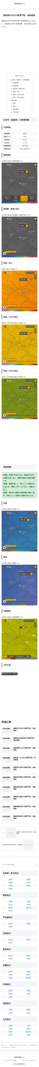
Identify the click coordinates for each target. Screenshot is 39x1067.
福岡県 (10, 1025)
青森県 (10, 882)
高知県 (28, 1012)
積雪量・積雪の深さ (19, 88)
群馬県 (10, 907)
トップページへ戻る (10, 1060)
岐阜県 (10, 955)
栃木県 (10, 904)
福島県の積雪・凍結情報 (10, 674)
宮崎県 (28, 1028)
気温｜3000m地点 (18, 97)
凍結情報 (14, 100)
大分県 (28, 1025)
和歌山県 (28, 977)
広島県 (28, 990)
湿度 (14, 103)
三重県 (28, 958)
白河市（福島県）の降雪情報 (20, 80)
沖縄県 (28, 1035)
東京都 (28, 904)
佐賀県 (10, 1028)
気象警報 (15, 109)
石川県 (10, 942)
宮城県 (10, 888)
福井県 (28, 939)
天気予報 (15, 112)
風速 (14, 106)
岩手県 (10, 885)
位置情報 (15, 83)
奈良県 (28, 974)
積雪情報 (15, 86)
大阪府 (10, 977)
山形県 (28, 882)
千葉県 (28, 901)
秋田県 (28, 879)
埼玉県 (10, 910)
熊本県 (10, 1035)
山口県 (28, 993)
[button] (35, 864)
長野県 (28, 923)
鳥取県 (10, 990)
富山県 (10, 939)
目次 (16, 76)
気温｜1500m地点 (18, 94)
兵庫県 (28, 971)
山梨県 (10, 926)
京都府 (10, 974)
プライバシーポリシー (29, 1060)
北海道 (10, 879)
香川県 (10, 1012)
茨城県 (10, 901)
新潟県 (10, 923)
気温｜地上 (16, 91)
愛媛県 (28, 1009)
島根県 (10, 993)
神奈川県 (28, 907)
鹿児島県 (28, 1031)
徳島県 (10, 1009)
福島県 (28, 885)
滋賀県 (10, 971)
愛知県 (28, 955)
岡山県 (10, 996)
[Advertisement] (19, 50)
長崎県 (10, 1031)
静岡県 (10, 958)
